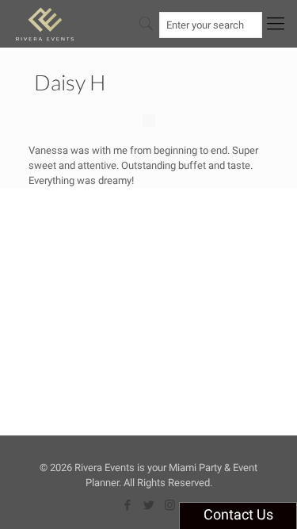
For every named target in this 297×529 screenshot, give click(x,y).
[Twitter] (148, 505)
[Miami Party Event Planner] (45, 24)
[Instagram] (170, 505)
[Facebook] (127, 505)
